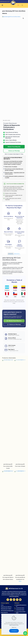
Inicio (2, 605)
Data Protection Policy (13, 625)
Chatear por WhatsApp (14, 150)
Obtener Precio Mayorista (14, 146)
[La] (20, 3)
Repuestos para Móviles (6, 606)
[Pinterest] (17, 599)
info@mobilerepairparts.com (21, 606)
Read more (14, 627)
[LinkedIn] (14, 599)
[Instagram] (11, 599)
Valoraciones (17, 253)
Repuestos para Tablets (6, 608)
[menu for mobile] (2, 5)
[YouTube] (20, 599)
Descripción (10, 253)
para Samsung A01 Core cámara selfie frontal (8, 466)
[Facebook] (8, 599)
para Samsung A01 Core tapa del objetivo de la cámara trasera (7, 577)
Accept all (14, 630)
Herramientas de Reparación (7, 610)
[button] (23, 18)
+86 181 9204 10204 (20, 608)
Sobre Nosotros (4, 612)
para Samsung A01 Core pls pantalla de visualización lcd (20, 577)
